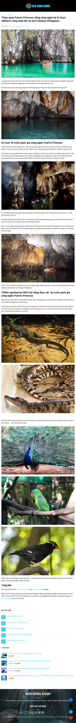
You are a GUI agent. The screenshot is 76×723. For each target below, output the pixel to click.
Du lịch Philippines (7, 15)
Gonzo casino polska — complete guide (19, 634)
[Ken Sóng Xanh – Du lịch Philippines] (38, 5)
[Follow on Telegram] (43, 712)
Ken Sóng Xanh (23, 26)
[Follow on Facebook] (32, 712)
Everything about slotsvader (16, 640)
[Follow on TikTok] (36, 712)
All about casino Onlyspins (15, 628)
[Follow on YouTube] (39, 712)
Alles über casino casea (14, 616)
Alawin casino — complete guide (17, 622)
